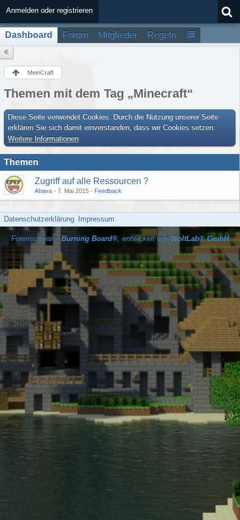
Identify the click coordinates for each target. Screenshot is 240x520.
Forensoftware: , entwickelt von (120, 238)
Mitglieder (117, 35)
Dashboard (28, 35)
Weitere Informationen (43, 138)
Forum (75, 35)
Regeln (161, 35)
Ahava (43, 190)
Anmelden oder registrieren (49, 10)
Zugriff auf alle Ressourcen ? (91, 181)
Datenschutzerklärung (39, 219)
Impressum (96, 219)
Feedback (108, 190)
